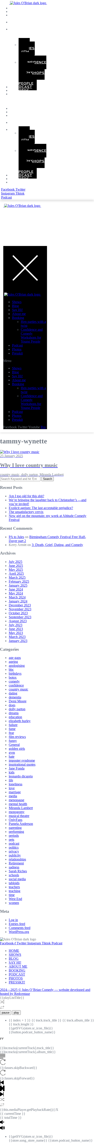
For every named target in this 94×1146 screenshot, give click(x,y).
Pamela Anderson (21, 824)
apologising (17, 665)
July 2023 (15, 625)
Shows (16, 302)
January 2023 (18, 641)
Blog (15, 306)
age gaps (15, 658)
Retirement (16, 863)
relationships (17, 859)
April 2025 (16, 573)
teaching (14, 891)
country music (18, 689)
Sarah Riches (18, 871)
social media (17, 879)
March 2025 (17, 577)
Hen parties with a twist (27, 51)
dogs (12, 705)
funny (13, 741)
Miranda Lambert (21, 808)
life (11, 780)
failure (13, 725)
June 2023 (16, 629)
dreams (14, 713)
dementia (15, 697)
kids (11, 772)
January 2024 (18, 601)
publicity (15, 855)
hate (11, 756)
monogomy (16, 812)
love (12, 788)
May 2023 (16, 633)
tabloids (14, 883)
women (14, 903)
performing (16, 831)
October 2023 (18, 613)
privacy (14, 851)
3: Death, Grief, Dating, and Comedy (57, 545)
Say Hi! (17, 310)
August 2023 (18, 621)
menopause (16, 800)
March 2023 (17, 637)
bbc (11, 669)
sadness (14, 867)
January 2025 (18, 585)
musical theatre (19, 816)
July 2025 (15, 562)
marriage (15, 792)
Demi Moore (17, 701)
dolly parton (17, 709)
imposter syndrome (22, 760)
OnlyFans (15, 820)
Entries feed (17, 924)
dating (13, 693)
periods (14, 835)
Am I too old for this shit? (26, 496)
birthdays (15, 673)
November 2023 (20, 609)
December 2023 (20, 605)
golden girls (17, 748)
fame (12, 729)
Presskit (22, 94)
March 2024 (17, 597)
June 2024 (16, 589)
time (12, 895)
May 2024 (16, 593)
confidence (16, 685)
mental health (18, 804)
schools (14, 875)
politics (14, 847)
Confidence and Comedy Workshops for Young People (32, 73)
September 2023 (20, 617)
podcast (14, 843)
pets (11, 839)
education (15, 717)
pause (5, 1012)
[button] (10, 101)
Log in (13, 920)
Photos (16, 349)
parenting (15, 828)
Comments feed (19, 928)
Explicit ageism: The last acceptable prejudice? (41, 508)
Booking (22, 29)
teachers (14, 887)
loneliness (15, 784)
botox (13, 677)
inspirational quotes (22, 764)
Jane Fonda (16, 768)
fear (11, 733)
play (16, 1012)
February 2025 (19, 581)
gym (12, 752)
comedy (14, 681)
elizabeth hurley (20, 721)
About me (19, 314)
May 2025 (16, 569)
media (13, 796)
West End (15, 899)
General (14, 745)
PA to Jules (16, 537)
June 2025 (16, 566)
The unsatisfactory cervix (26, 512)
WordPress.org (19, 932)
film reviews (17, 737)
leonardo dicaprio (21, 776)
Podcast (17, 345)
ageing (13, 661)
